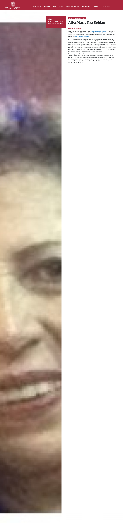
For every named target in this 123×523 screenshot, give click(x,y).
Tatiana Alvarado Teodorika (82, 36)
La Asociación (37, 6)
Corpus (61, 6)
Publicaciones (86, 6)
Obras (54, 6)
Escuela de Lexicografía (72, 6)
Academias (47, 6)
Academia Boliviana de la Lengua (77, 18)
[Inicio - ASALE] (13, 5)
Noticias (95, 6)
